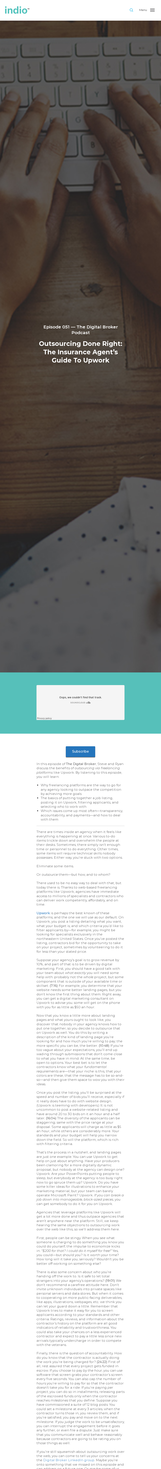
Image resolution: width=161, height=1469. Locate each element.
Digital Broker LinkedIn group (68, 1460)
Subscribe (80, 751)
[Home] (65, 10)
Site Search (134, 10)
